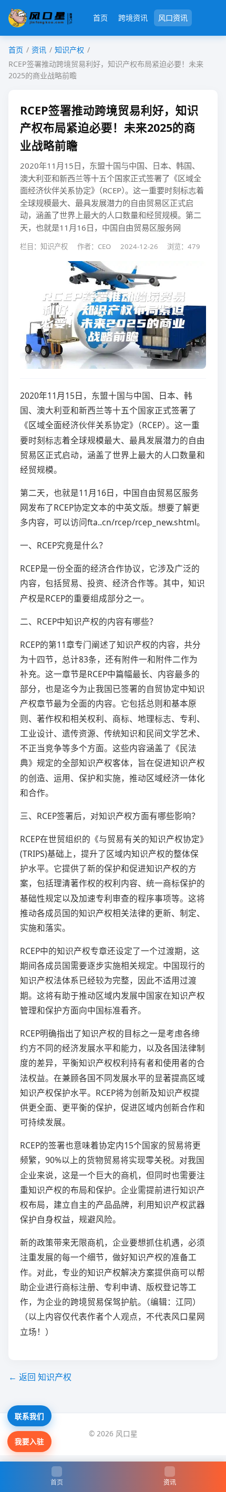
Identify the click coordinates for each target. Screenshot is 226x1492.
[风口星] (40, 17)
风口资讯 (173, 18)
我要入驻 (29, 1441)
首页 (100, 18)
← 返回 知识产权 (39, 1377)
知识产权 (69, 50)
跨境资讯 (133, 18)
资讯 (39, 50)
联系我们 (29, 1416)
